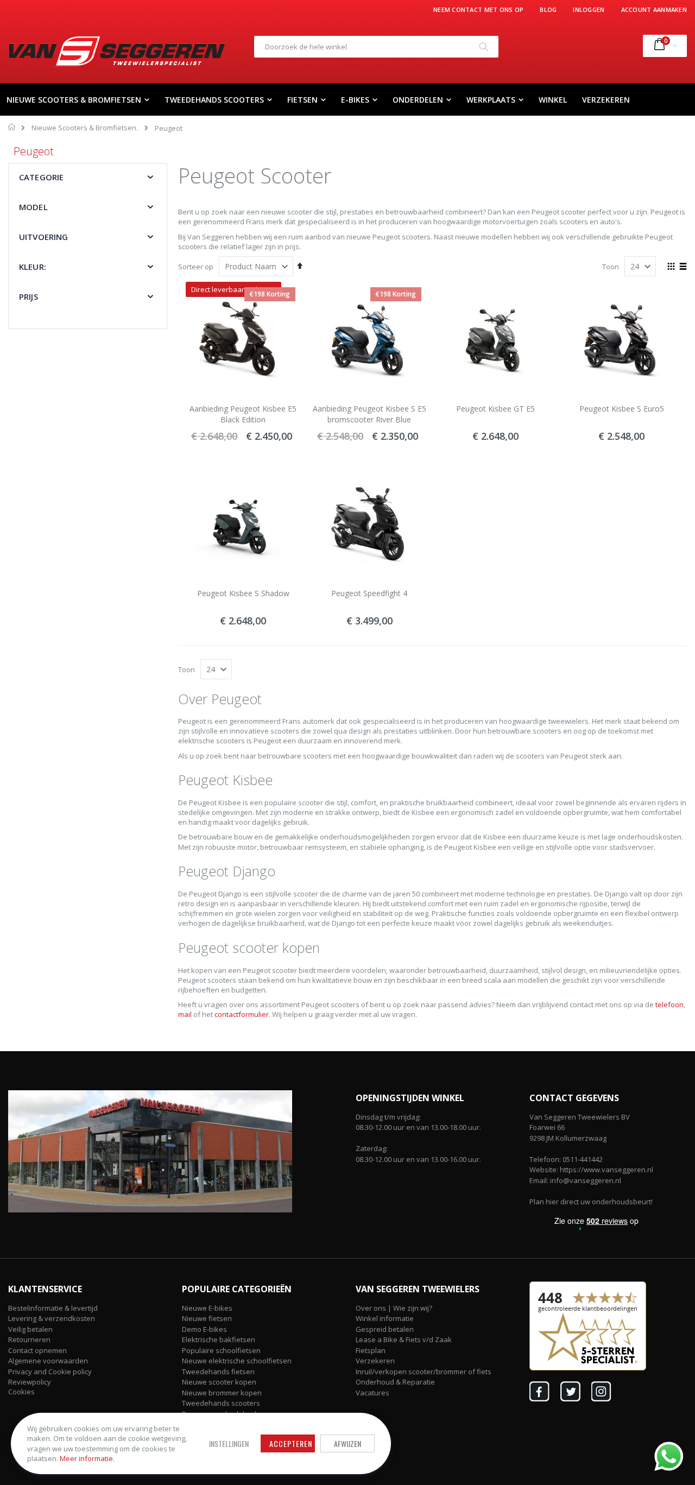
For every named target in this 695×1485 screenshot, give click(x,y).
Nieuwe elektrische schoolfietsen (237, 1361)
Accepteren (290, 1443)
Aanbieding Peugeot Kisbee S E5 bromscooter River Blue (369, 414)
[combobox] (376, 47)
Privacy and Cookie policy (50, 1371)
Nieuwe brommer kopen (222, 1393)
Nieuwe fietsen (207, 1318)
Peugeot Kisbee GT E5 (495, 408)
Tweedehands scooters (221, 1403)
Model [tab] (33, 206)
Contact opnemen (37, 1350)
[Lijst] (683, 267)
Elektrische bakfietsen (218, 1339)
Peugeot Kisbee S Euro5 (621, 408)
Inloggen (588, 9)
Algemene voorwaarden (48, 1361)
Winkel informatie (385, 1318)
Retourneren (29, 1339)
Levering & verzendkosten (51, 1318)
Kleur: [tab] (32, 266)
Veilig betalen (30, 1329)
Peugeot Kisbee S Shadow (243, 593)
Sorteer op (195, 266)
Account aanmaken (654, 9)
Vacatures (372, 1393)
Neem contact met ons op (478, 9)
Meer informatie (86, 1458)
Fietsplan (371, 1350)
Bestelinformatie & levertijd (53, 1308)
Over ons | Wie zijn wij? (394, 1308)
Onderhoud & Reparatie (395, 1382)
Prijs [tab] (28, 296)
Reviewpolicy (29, 1382)
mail (185, 1014)
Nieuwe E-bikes (207, 1308)
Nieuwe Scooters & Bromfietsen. (84, 127)
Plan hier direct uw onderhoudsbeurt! (591, 1201)
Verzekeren (375, 1361)
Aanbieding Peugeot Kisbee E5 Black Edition (242, 414)
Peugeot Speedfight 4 (369, 593)
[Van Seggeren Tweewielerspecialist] (116, 51)
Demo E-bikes (204, 1329)
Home (12, 127)
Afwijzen (347, 1443)
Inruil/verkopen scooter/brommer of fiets (423, 1371)
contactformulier (241, 1014)
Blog (548, 9)
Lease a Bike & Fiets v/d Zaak (404, 1339)
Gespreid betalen (385, 1329)
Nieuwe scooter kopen (219, 1382)
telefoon (669, 1004)
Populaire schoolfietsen (221, 1350)
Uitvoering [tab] (43, 236)
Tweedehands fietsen (218, 1371)
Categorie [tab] (41, 177)
